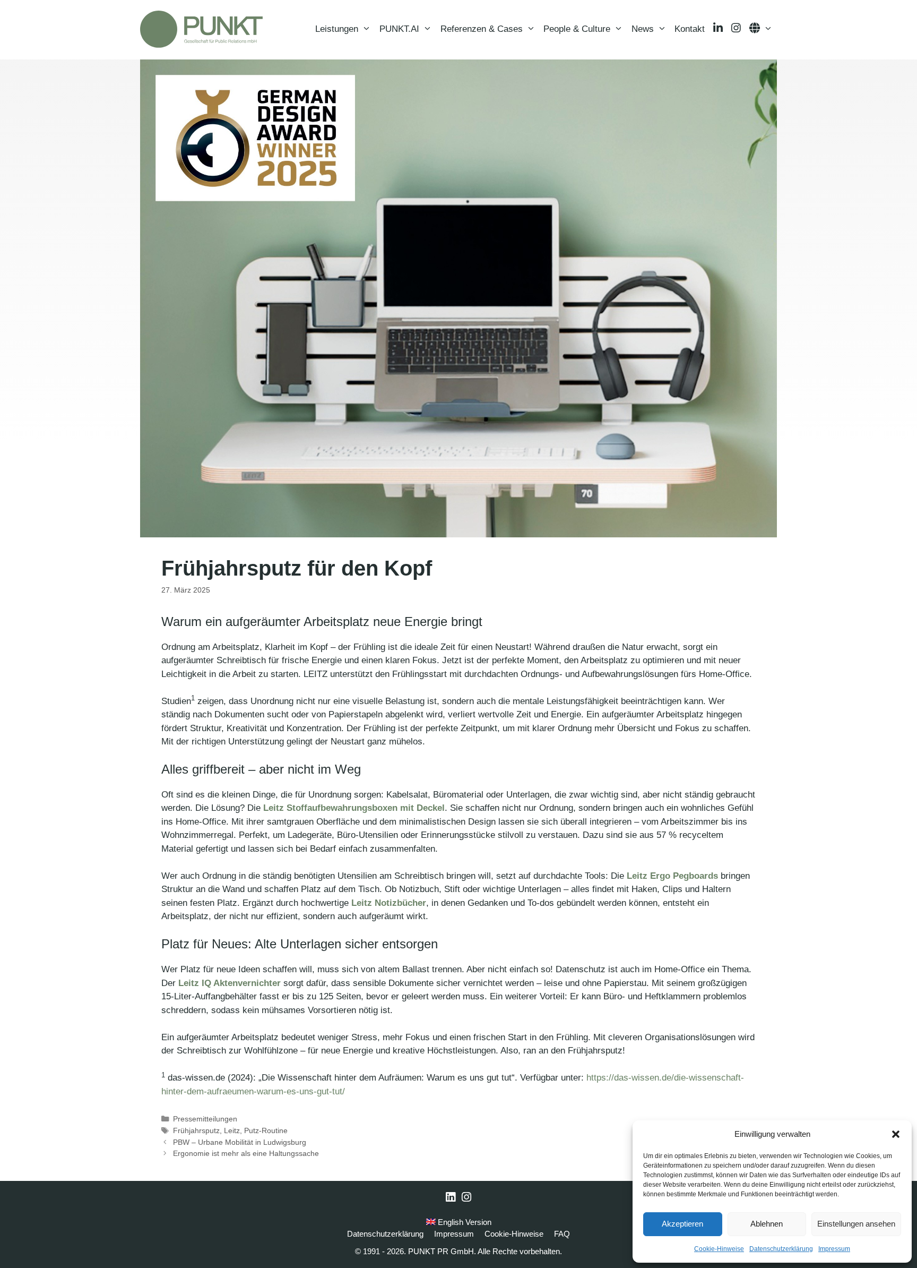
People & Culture (576, 29)
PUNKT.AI (399, 29)
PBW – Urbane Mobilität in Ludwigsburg (239, 1142)
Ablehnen (766, 1223)
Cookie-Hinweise (719, 1249)
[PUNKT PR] (201, 29)
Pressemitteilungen (205, 1119)
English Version (463, 1222)
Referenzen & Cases (481, 29)
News (642, 29)
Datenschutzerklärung (781, 1249)
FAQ (562, 1233)
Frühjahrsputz (196, 1130)
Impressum (834, 1249)
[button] (895, 1134)
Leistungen (336, 29)
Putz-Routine (266, 1130)
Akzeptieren (682, 1223)
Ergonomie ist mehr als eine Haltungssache (246, 1153)
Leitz (232, 1130)
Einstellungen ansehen (856, 1223)
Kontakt (689, 29)
